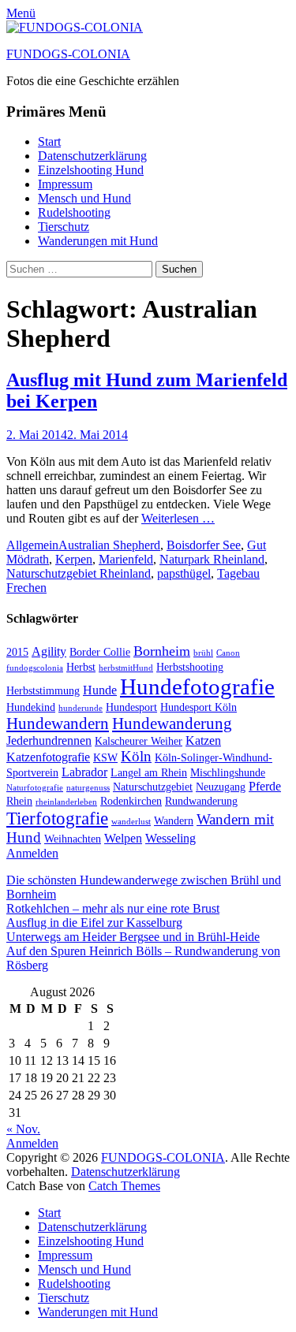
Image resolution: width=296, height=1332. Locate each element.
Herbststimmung (43, 691)
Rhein (19, 801)
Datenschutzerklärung (92, 155)
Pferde (265, 786)
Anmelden (32, 853)
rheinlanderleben (66, 802)
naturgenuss (88, 787)
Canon (228, 653)
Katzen (203, 740)
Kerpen (73, 559)
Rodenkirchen (131, 801)
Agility (49, 651)
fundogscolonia (34, 668)
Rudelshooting (74, 212)
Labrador (84, 772)
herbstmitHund (126, 668)
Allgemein (32, 545)
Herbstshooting (189, 667)
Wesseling (170, 838)
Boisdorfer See (204, 545)
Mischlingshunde (227, 773)
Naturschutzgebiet (153, 787)
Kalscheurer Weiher (138, 741)
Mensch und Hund (84, 198)
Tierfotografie (57, 818)
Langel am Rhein (149, 773)
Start (49, 141)
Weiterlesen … (178, 518)
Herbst (81, 667)
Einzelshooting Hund (91, 170)
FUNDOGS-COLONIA (68, 54)
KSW (105, 758)
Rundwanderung (201, 801)
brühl (203, 653)
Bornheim (161, 651)
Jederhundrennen (49, 740)
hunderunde (80, 708)
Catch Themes (124, 1185)
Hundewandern (57, 723)
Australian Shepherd (109, 545)
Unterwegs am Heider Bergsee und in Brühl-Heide (133, 936)
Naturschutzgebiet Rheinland (78, 573)
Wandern (173, 821)
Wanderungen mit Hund (98, 240)
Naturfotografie (34, 787)
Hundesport (131, 707)
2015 (17, 652)
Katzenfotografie (48, 757)
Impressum (65, 184)
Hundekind (30, 707)
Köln (136, 756)
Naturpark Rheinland (211, 559)
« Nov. (23, 1129)
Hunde (100, 690)
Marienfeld (126, 559)
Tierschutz (63, 226)
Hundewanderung (172, 723)
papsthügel (184, 573)
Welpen (123, 838)
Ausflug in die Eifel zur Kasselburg (94, 922)
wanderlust (131, 821)
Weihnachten (72, 839)
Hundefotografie (197, 686)
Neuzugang (220, 787)
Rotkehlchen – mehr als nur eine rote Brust (112, 908)
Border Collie (99, 652)
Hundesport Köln (198, 707)
